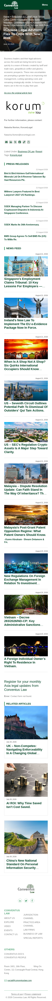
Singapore (19, 22)
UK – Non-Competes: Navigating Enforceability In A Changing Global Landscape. (24, 751)
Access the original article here (18, 93)
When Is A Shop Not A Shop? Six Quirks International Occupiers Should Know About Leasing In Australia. (24, 367)
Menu (45, 5)
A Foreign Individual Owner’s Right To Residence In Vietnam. (24, 662)
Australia (22, 19)
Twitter (26, 901)
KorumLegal (16, 155)
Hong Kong (34, 19)
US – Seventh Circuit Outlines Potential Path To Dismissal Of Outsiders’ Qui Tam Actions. (25, 406)
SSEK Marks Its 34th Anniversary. (21, 224)
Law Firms (29, 930)
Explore (9, 922)
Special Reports (33, 938)
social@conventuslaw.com (19, 980)
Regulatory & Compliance (24, 16)
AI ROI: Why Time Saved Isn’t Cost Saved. (23, 805)
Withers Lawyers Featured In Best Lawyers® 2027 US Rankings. (22, 193)
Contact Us (11, 934)
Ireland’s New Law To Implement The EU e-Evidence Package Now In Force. (25, 324)
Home (6, 16)
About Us (9, 918)
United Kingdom (34, 22)
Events (8, 930)
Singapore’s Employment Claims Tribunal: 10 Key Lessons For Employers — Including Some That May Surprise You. (23, 286)
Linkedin (20, 901)
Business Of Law (26, 151)
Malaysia (7, 22)
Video (7, 926)
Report (38, 151)
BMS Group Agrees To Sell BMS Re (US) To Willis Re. (25, 238)
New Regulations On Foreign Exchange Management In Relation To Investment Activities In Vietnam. (24, 581)
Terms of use (17, 994)
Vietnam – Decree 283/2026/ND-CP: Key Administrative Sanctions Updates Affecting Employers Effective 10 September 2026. (25, 625)
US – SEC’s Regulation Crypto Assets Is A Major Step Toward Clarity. (26, 448)
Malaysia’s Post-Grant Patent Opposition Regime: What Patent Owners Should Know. (25, 531)
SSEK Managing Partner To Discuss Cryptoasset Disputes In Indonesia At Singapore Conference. (23, 209)
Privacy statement (33, 994)
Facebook (32, 901)
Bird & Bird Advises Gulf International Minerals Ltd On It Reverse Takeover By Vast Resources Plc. (24, 176)
